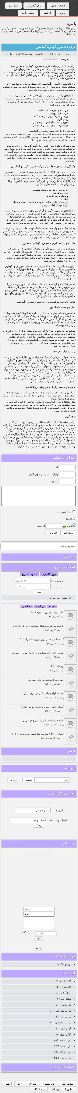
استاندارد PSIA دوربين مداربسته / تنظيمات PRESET (37, 736)
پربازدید (40, 606)
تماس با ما (28, 12)
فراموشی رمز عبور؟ (60, 597)
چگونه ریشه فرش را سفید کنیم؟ (47, 614)
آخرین (52, 606)
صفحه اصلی (58, 5)
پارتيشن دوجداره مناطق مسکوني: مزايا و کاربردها (38, 627)
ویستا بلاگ (39, 1089)
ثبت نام (13, 5)
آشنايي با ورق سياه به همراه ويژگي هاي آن (42, 709)
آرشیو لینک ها (64, 964)
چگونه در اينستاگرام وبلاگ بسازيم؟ (46, 682)
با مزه (71, 23)
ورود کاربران (49, 574)
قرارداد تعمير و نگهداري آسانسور (55, 46)
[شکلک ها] (71, 519)
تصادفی (26, 606)
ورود (63, 12)
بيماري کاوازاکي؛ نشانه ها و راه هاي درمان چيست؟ (38, 655)
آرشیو (47, 12)
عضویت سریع (29, 574)
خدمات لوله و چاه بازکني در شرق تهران (43, 695)
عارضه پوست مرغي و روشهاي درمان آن (43, 722)
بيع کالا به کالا (56, 668)
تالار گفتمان (34, 5)
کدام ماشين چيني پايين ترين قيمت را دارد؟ (42, 641)
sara (67, 53)
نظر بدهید (64, 59)
